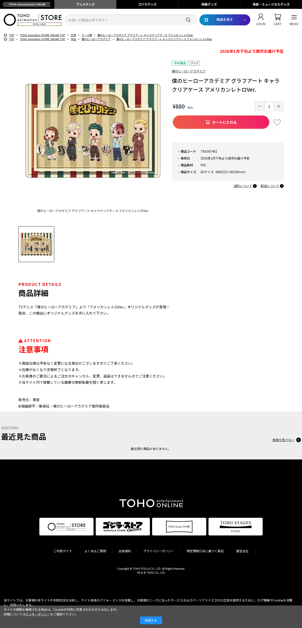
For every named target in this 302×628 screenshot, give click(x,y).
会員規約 (125, 551)
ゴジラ (147, 4)
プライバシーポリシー (158, 551)
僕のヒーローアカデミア (189, 71)
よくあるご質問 (95, 551)
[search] (188, 20)
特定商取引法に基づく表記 (205, 551)
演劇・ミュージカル (271, 4)
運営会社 (242, 551)
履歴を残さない (283, 440)
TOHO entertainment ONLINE (27, 4)
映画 (209, 4)
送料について (243, 186)
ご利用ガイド (63, 551)
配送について (270, 186)
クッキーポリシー (37, 614)
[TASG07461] (36, 244)
